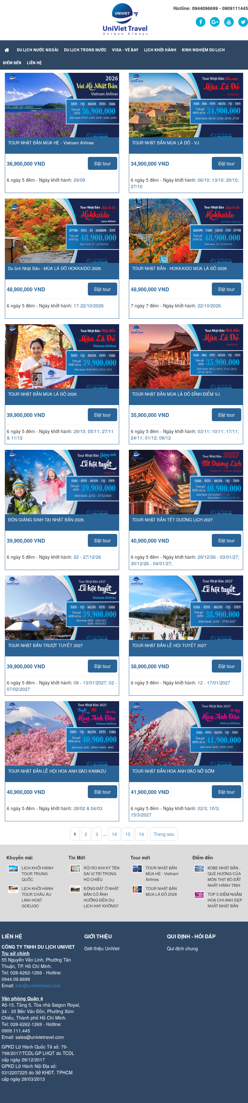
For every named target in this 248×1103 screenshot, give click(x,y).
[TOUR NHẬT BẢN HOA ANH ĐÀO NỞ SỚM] (186, 741)
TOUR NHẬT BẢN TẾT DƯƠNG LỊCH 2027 (172, 520)
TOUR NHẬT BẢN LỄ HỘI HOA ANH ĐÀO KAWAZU (57, 771)
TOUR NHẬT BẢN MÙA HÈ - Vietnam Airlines (51, 143)
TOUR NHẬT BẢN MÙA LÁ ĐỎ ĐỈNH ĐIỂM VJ (176, 394)
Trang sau (164, 834)
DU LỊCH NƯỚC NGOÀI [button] (37, 50)
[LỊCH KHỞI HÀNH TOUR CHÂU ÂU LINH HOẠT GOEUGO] (13, 888)
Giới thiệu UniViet (101, 948)
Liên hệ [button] (34, 63)
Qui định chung (182, 948)
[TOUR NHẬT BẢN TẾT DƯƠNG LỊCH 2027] (186, 489)
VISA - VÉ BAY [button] (125, 50)
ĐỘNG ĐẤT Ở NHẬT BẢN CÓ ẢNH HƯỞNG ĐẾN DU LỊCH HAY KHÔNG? (101, 896)
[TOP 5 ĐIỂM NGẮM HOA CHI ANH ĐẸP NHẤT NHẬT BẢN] (199, 894)
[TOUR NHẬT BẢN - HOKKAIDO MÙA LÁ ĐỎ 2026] (186, 238)
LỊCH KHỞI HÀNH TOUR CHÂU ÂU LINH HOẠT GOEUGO (37, 896)
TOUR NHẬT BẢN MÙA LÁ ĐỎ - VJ (165, 143)
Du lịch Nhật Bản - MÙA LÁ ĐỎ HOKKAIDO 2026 (54, 268)
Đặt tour (102, 163)
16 (141, 834)
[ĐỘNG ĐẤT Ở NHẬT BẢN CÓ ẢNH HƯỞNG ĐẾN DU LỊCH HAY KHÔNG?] (75, 888)
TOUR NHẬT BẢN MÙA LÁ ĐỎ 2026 (42, 394)
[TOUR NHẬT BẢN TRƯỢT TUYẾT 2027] (62, 615)
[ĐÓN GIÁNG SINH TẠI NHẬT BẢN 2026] (62, 489)
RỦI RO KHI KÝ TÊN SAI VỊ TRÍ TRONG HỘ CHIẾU (101, 873)
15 (127, 834)
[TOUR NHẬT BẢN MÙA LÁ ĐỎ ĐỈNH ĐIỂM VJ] (186, 364)
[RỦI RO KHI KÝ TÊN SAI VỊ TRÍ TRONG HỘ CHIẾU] (75, 868)
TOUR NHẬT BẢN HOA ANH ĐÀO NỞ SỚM (173, 771)
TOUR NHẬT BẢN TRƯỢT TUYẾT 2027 (45, 645)
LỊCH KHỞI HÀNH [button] (160, 50)
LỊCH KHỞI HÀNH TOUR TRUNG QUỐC (37, 873)
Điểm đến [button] (12, 63)
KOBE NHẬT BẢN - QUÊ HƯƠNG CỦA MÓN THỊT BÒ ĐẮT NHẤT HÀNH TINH (224, 876)
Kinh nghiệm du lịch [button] (203, 50)
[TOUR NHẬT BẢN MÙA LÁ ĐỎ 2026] (62, 364)
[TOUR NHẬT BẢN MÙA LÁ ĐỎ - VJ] (186, 112)
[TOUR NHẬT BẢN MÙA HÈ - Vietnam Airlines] (62, 112)
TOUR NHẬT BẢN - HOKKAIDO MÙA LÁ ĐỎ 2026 (179, 268)
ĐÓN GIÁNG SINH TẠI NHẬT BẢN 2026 (46, 520)
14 (114, 834)
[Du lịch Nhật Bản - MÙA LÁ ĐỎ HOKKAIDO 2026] (62, 238)
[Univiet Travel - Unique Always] (125, 18)
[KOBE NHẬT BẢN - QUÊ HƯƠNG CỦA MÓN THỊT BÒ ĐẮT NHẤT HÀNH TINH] (199, 868)
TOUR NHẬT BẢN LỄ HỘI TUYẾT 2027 (169, 645)
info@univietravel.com (38, 985)
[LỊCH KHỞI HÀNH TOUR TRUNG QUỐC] (13, 868)
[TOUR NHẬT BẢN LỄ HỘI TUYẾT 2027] (186, 615)
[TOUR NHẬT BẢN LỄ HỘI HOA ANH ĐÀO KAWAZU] (62, 741)
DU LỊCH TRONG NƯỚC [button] (85, 50)
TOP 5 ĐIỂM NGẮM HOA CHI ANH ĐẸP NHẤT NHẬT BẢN (225, 899)
